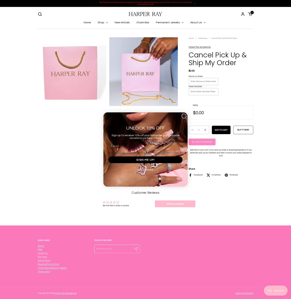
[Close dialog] (184, 116)
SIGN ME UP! (145, 159)
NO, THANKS (145, 170)
